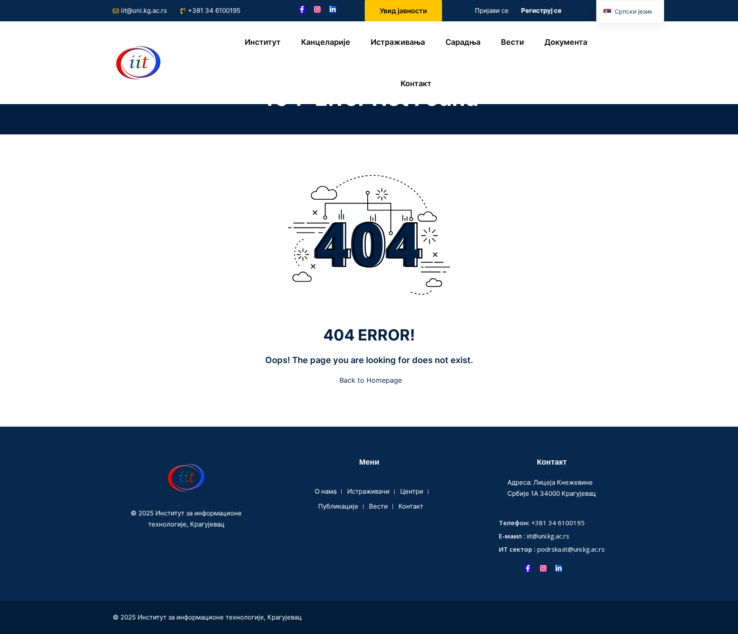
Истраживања (398, 42)
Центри (411, 491)
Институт (263, 42)
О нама (326, 491)
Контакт (416, 83)
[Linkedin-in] (332, 9)
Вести (512, 42)
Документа (566, 42)
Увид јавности (403, 10)
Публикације (338, 506)
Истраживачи (368, 491)
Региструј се (541, 10)
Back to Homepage (371, 380)
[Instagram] (317, 9)
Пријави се (492, 10)
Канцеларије (325, 42)
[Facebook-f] (302, 9)
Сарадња (462, 42)
